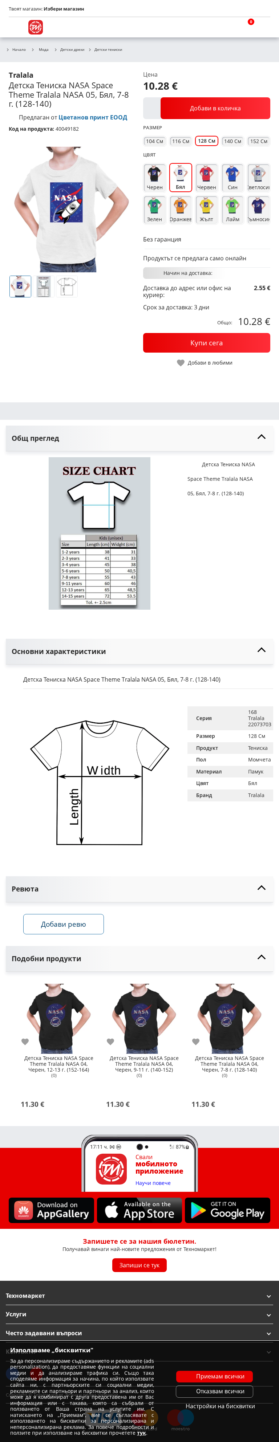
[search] (228, 27)
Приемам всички (220, 1376)
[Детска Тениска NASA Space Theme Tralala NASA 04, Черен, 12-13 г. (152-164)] (59, 1016)
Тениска (258, 747)
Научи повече (153, 1183)
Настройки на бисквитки (220, 1406)
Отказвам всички (220, 1391)
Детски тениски (108, 50)
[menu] (16, 27)
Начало (19, 50)
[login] (263, 27)
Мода (44, 49)
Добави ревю (63, 924)
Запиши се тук (139, 1265)
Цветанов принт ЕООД (92, 117)
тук (141, 1432)
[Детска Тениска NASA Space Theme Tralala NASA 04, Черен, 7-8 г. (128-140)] (229, 1016)
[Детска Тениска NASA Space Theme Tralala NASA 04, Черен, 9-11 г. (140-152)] (144, 1016)
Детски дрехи (72, 50)
